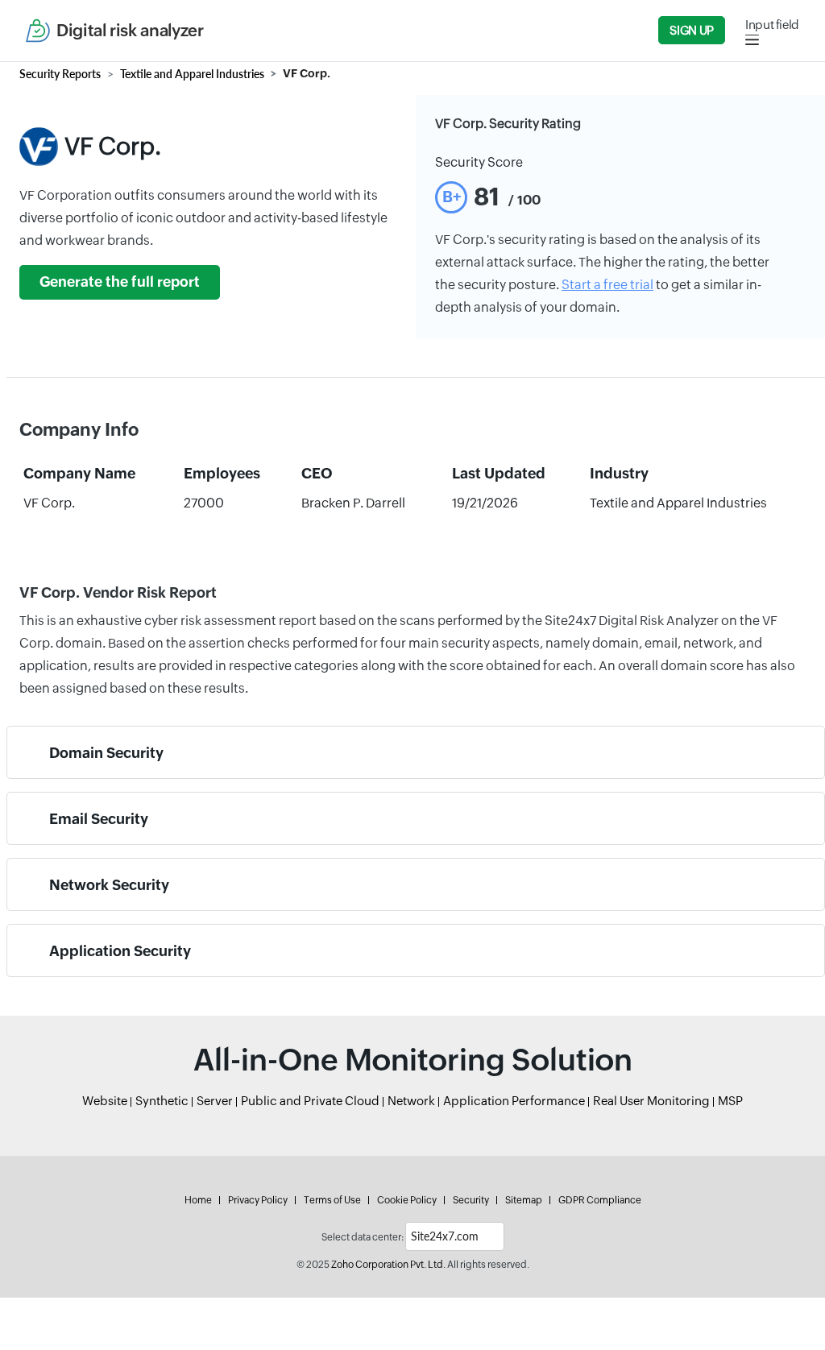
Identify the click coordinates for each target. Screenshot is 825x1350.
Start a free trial (607, 284)
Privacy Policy (258, 1200)
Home (198, 1200)
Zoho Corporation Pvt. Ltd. (388, 1264)
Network (411, 1101)
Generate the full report (119, 282)
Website (104, 1101)
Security (471, 1200)
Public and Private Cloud (310, 1101)
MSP (730, 1101)
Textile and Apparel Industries (192, 74)
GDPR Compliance (599, 1200)
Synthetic (162, 1101)
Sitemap (523, 1200)
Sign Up (691, 30)
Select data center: (362, 1237)
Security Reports (60, 74)
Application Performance (514, 1101)
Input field (772, 24)
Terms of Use (332, 1200)
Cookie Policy (407, 1200)
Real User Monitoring (651, 1101)
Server (215, 1101)
